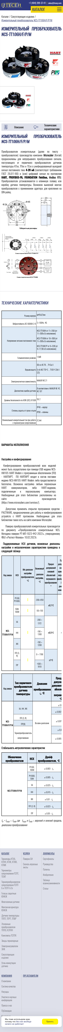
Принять (50, 1021)
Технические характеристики (51, 127)
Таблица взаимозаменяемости (51, 882)
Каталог (5, 16)
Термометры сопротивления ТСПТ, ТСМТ (10, 873)
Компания (6, 975)
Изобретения (48, 874)
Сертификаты (48, 858)
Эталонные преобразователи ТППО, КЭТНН (8, 927)
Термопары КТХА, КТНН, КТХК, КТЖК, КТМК (9, 862)
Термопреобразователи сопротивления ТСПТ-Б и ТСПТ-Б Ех (10, 885)
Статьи (45, 888)
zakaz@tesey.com (55, 3)
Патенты (46, 869)
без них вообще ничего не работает (18, 1022)
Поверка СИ (28, 858)
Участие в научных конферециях (8, 999)
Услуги (26, 853)
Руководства (48, 864)
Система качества (8, 986)
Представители (30, 975)
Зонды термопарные (9, 940)
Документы (49, 853)
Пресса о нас (6, 1005)
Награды (5, 991)
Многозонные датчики (10, 901)
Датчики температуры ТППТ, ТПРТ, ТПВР (10, 917)
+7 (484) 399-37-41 (37, 3)
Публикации (6, 1010)
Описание (19, 127)
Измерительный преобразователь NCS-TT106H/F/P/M (26, 20)
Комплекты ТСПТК (8, 935)
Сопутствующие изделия (22, 16)
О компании (6, 981)
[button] (47, 9)
